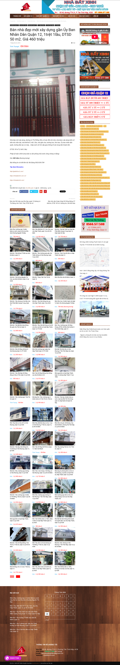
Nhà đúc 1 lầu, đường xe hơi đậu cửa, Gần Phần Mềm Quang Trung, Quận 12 (20, 303)
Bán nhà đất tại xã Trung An (89, 191)
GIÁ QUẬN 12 (28, 16)
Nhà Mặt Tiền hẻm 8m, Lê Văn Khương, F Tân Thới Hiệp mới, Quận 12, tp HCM (64, 351)
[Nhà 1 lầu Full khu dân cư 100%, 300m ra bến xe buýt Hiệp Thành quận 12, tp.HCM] (42, 510)
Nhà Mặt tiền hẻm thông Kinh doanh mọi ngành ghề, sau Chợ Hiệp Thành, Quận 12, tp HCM (65, 520)
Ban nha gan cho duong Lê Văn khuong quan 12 (94, 131)
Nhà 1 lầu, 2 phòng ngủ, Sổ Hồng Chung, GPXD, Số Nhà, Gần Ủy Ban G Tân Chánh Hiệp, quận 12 (64, 327)
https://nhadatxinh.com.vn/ (18, 176)
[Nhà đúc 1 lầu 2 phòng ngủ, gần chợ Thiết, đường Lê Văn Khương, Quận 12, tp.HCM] (42, 245)
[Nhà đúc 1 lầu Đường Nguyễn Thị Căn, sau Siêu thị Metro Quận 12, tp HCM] (20, 269)
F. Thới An (57, 25)
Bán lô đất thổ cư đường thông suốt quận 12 (93, 139)
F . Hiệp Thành (41, 25)
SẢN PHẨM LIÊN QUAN (17, 210)
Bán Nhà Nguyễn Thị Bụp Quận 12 (90, 180)
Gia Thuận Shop (93, 331)
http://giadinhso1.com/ (16, 171)
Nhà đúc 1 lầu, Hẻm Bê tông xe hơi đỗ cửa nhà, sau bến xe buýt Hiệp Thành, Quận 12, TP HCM (42, 327)
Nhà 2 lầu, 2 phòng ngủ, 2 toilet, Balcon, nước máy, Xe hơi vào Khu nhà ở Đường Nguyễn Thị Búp (19, 231)
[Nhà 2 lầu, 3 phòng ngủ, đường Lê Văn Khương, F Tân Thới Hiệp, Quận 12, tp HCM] (42, 486)
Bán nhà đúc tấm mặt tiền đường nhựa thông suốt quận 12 (97, 188)
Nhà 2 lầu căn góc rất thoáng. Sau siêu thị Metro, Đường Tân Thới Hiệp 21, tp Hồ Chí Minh (64, 424)
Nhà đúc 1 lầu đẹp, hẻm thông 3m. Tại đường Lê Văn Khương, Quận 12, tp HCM (19, 448)
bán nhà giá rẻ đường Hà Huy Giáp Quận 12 (93, 172)
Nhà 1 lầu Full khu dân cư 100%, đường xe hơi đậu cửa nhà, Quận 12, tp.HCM (64, 568)
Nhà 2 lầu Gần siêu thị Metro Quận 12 (65, 277)
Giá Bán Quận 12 (14, 25)
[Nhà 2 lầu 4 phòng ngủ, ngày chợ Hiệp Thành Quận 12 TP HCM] (42, 341)
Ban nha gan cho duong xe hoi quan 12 (92, 134)
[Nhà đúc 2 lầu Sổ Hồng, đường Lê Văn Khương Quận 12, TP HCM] (20, 341)
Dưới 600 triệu (23, 25)
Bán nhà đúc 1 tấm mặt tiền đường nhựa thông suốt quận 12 (98, 183)
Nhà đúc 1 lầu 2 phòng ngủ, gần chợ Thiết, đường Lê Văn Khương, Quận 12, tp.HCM (42, 255)
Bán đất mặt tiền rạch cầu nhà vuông (91, 196)
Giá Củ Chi (71, 16)
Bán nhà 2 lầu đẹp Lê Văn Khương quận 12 (93, 158)
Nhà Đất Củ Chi (58, 16)
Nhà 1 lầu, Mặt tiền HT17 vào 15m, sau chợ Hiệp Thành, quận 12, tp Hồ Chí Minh (42, 231)
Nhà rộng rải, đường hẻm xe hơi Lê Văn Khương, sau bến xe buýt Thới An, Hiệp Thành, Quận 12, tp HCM (64, 472)
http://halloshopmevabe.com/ (95, 329)
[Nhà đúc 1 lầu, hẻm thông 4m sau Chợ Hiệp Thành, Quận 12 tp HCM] (42, 293)
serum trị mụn (93, 337)
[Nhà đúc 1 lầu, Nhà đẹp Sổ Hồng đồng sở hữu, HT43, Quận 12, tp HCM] (20, 365)
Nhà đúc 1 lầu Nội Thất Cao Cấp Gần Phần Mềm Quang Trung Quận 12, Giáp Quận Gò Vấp (64, 231)
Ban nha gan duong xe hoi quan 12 (90, 136)
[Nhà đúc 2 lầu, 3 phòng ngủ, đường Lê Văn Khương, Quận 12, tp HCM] (20, 462)
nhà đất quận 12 (30, 188)
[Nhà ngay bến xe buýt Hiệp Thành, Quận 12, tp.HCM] (20, 510)
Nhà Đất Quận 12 (42, 16)
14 (64, 607)
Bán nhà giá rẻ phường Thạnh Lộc (90, 166)
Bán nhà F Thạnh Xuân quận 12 (90, 161)
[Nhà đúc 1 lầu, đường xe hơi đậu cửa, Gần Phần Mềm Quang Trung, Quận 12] (20, 293)
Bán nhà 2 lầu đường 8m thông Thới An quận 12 (94, 150)
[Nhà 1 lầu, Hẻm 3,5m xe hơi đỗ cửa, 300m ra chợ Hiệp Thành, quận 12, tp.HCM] (42, 558)
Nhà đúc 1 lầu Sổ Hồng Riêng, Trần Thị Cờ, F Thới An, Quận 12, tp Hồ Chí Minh (20, 544)
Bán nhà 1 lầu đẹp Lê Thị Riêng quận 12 (92, 145)
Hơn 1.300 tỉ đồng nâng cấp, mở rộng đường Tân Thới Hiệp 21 (95, 272)
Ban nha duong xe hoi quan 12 (89, 128)
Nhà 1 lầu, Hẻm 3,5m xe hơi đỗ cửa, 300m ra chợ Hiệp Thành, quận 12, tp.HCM (41, 568)
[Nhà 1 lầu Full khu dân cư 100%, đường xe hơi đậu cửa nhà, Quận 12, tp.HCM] (65, 558)
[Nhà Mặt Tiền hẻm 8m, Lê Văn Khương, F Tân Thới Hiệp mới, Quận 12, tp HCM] (65, 341)
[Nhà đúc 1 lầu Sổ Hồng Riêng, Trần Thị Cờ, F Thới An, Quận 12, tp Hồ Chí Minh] (20, 534)
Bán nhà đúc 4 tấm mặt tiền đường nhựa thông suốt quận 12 (98, 185)
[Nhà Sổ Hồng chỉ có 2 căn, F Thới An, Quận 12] (20, 558)
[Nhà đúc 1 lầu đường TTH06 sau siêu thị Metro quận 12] (20, 245)
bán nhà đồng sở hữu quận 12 (89, 194)
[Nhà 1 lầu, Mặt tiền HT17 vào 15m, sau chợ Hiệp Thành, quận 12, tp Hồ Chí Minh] (42, 221)
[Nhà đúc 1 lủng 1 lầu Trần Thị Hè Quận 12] (42, 269)
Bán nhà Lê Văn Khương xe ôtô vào (91, 175)
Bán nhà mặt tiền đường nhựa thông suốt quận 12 (95, 177)
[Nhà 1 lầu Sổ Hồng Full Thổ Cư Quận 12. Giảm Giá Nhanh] (42, 438)
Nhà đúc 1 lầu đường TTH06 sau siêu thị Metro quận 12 (23, 619)
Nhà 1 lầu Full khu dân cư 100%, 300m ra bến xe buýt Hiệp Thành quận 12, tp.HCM (42, 520)
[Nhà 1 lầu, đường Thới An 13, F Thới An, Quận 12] (65, 438)
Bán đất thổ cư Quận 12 (88, 199)
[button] (108, 16)
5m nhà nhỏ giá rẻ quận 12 (94, 126)
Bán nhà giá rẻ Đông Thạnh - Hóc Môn (91, 169)
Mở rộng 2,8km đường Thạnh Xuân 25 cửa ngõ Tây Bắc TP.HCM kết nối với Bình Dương (94, 243)
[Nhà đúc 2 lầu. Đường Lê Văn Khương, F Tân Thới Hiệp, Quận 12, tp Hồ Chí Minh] (65, 534)
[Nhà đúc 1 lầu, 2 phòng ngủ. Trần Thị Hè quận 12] (20, 388)
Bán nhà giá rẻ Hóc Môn (88, 164)
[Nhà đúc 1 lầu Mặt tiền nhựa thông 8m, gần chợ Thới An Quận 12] (20, 317)
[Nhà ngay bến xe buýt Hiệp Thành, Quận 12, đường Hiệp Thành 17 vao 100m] (65, 365)
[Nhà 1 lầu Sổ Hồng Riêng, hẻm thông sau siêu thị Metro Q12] (42, 365)
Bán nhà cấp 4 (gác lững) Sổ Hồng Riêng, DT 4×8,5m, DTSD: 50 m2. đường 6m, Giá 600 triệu (61, 202)
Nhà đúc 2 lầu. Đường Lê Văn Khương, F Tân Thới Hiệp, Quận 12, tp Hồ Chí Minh (65, 544)
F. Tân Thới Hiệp (50, 25)
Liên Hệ (95, 16)
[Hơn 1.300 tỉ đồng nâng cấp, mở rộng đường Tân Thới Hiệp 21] (94, 284)
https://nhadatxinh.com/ (17, 180)
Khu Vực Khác (84, 16)
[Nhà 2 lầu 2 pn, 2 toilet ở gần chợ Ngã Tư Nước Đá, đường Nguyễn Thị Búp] (65, 293)
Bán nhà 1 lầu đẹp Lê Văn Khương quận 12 (93, 147)
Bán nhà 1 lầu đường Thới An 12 (90, 142)
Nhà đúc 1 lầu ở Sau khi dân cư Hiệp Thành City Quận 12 (24, 630)
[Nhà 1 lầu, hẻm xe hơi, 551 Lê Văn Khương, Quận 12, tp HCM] (20, 414)
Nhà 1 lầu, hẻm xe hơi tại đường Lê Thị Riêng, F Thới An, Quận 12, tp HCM (41, 544)
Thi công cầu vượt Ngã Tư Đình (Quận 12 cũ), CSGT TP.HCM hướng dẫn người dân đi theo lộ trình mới (94, 297)
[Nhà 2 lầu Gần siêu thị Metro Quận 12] (65, 269)
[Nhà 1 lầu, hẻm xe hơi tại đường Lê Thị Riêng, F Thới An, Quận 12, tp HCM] (42, 534)
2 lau (82, 126)
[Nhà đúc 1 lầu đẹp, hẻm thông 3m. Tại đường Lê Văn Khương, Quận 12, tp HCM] (20, 438)
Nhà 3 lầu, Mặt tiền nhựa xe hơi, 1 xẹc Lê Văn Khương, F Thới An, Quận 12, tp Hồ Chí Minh (42, 424)
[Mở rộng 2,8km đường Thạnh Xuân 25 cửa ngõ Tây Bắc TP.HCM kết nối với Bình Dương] (94, 257)
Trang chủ (17, 16)
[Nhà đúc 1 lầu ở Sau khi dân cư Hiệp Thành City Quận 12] (65, 245)
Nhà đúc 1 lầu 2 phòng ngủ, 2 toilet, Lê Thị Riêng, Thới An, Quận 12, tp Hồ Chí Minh (20, 496)
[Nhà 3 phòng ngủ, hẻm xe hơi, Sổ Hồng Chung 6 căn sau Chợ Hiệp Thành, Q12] (65, 486)
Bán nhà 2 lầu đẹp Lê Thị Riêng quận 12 (92, 156)
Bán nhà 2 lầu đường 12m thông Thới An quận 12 (94, 153)
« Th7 (47, 620)
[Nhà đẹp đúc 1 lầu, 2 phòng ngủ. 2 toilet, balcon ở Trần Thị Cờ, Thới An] (42, 388)
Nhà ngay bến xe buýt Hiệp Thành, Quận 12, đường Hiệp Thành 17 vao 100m (64, 375)
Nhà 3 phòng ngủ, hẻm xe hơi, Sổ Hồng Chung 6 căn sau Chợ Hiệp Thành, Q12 (64, 496)
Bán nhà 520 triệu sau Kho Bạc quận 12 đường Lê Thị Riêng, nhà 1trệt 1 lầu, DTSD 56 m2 (25, 202)
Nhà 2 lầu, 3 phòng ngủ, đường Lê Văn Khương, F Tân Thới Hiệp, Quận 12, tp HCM (41, 496)
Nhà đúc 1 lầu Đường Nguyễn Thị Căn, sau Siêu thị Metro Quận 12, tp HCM (19, 279)
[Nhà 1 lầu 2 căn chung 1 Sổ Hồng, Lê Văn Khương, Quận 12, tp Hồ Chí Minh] (42, 462)
